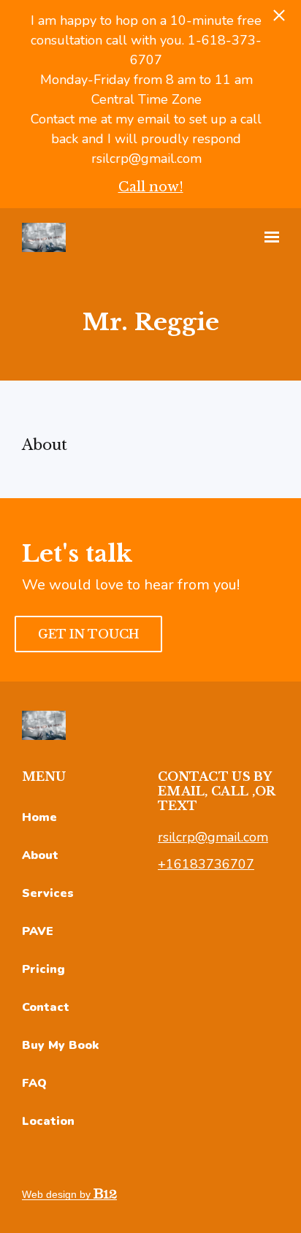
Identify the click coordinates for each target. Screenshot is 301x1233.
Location (48, 1121)
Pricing (43, 969)
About (40, 855)
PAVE (37, 931)
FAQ (34, 1083)
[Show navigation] (268, 237)
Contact (45, 1007)
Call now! (150, 187)
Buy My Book (60, 1045)
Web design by (58, 1194)
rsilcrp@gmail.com (213, 837)
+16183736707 (206, 864)
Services (48, 893)
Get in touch (88, 634)
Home (39, 817)
